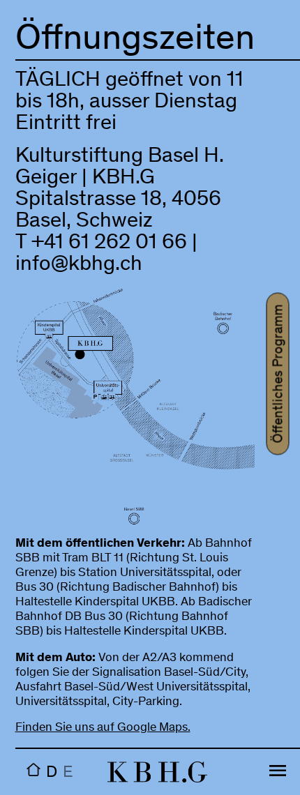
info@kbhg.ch (78, 265)
